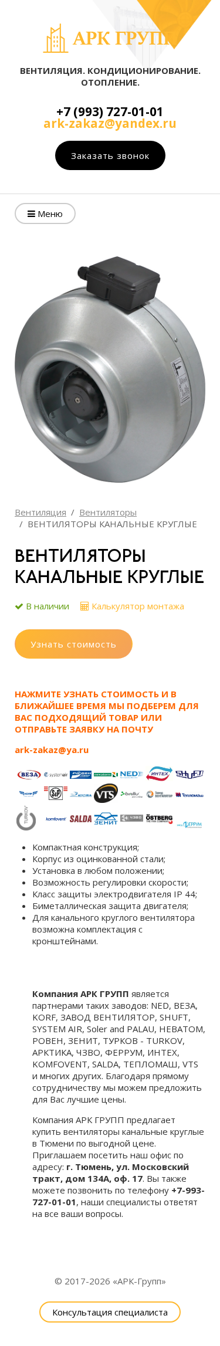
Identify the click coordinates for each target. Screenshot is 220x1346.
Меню (49, 213)
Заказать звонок (110, 155)
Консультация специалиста (110, 1312)
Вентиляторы (108, 512)
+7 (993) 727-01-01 (110, 111)
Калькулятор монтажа (138, 606)
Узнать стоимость (74, 644)
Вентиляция (40, 512)
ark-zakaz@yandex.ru (110, 123)
